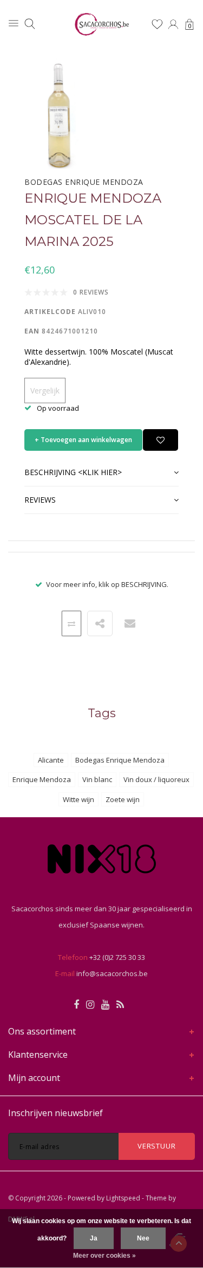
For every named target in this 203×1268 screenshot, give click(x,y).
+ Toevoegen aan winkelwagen (83, 439)
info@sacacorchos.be (112, 973)
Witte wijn (78, 799)
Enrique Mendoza (41, 779)
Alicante (51, 760)
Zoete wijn (123, 799)
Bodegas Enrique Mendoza (120, 760)
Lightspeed (123, 1198)
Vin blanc (97, 779)
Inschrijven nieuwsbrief (55, 1113)
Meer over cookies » (104, 1255)
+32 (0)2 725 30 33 (117, 957)
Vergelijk (45, 390)
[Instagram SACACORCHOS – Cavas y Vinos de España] (90, 1005)
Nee (143, 1238)
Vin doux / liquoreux (156, 779)
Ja (93, 1238)
